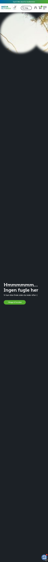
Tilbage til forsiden (15, 302)
